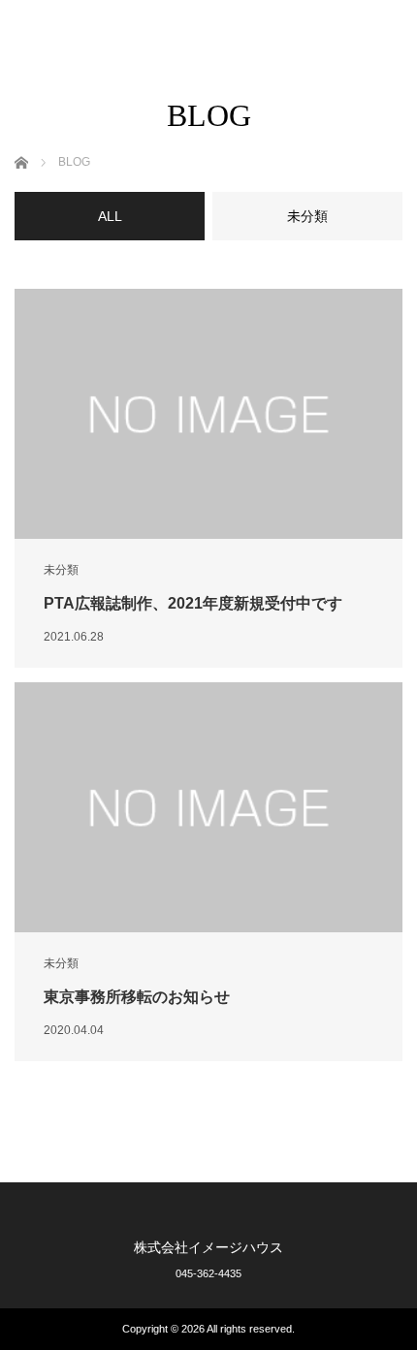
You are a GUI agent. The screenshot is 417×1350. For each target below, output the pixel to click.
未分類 (61, 570)
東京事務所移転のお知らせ (137, 997)
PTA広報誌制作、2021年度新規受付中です (193, 603)
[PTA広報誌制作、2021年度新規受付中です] (208, 414)
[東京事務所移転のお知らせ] (208, 807)
